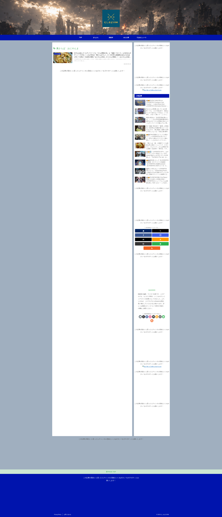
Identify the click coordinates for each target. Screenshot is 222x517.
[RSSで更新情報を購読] (152, 248)
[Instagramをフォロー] (160, 235)
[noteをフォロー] (143, 239)
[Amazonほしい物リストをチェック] (160, 239)
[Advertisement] (92, 84)
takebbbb (151, 290)
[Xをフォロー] (160, 230)
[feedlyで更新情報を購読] (160, 244)
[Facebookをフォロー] (143, 235)
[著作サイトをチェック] (143, 230)
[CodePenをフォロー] (143, 244)
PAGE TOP (111, 472)
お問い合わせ (67, 514)
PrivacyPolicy (57, 514)
